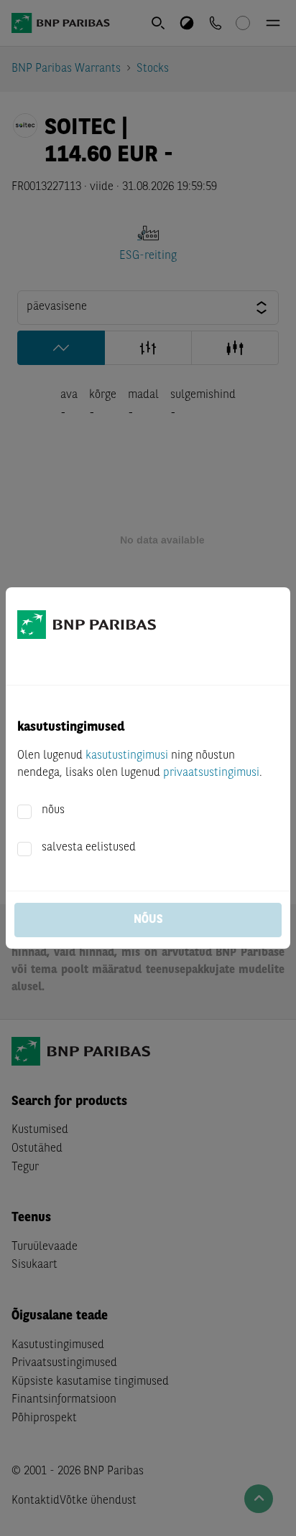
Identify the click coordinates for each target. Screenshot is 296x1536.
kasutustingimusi (126, 756)
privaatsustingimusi (211, 773)
